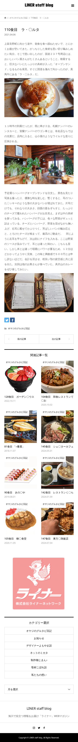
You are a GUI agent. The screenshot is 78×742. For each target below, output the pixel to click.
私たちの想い (39, 674)
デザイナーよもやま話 (39, 645)
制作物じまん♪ (39, 660)
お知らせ (39, 638)
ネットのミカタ (39, 652)
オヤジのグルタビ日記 (19, 328)
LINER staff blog (39, 5)
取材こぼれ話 (39, 667)
